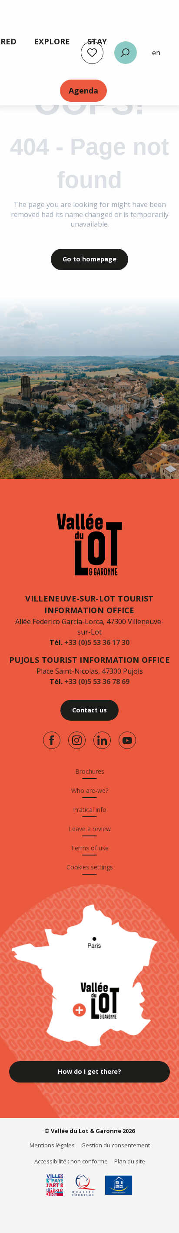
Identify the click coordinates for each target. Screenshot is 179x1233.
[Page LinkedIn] (102, 740)
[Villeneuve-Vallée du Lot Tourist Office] (89, 544)
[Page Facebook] (51, 740)
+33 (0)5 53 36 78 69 (96, 681)
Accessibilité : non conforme (71, 1161)
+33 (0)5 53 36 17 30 (96, 642)
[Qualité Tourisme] (84, 1185)
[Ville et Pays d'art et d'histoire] (54, 1185)
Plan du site (129, 1161)
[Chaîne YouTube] (127, 740)
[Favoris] (92, 52)
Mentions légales (52, 1145)
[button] (125, 52)
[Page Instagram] (77, 740)
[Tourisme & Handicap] (119, 1185)
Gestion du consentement (115, 1145)
